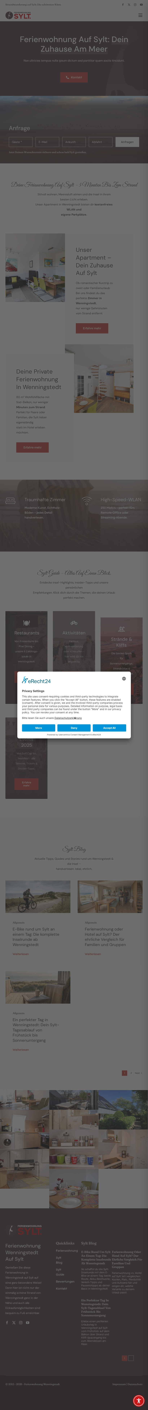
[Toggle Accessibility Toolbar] (138, 1400)
